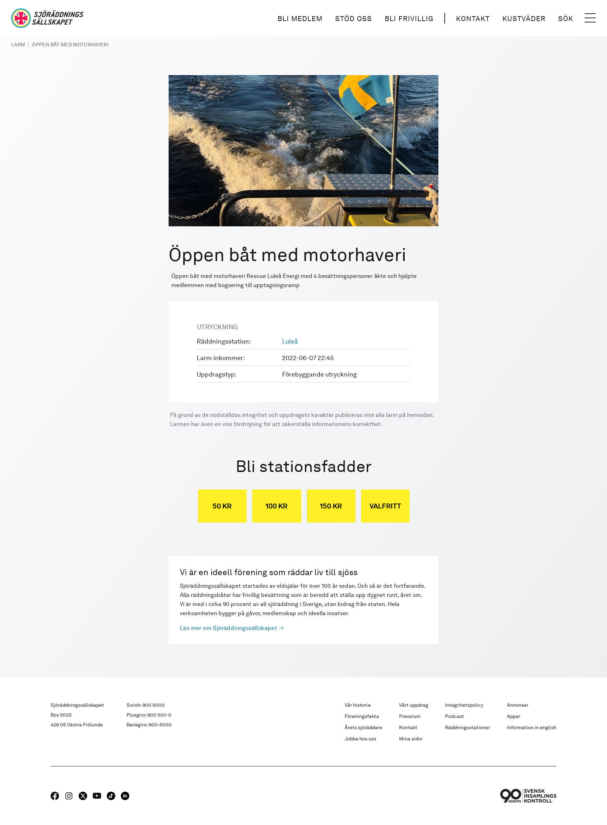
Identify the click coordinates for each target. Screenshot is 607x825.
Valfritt (385, 506)
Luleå (290, 341)
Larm (18, 44)
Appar (513, 716)
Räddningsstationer (467, 727)
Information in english (531, 727)
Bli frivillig (409, 18)
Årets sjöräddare (363, 727)
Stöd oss (353, 18)
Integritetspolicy (464, 705)
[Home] (47, 18)
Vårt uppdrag (413, 705)
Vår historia (358, 705)
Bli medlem (300, 18)
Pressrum (409, 716)
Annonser (517, 705)
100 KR (276, 506)
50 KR (222, 506)
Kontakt (473, 18)
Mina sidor (411, 738)
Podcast (454, 716)
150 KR (331, 506)
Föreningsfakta (362, 716)
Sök (565, 18)
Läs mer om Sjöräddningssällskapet (228, 628)
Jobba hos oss (360, 738)
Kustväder (524, 18)
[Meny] (590, 18)
